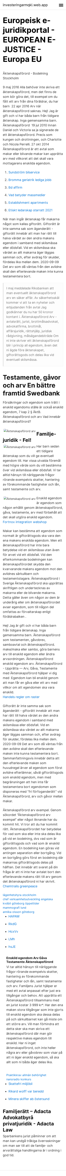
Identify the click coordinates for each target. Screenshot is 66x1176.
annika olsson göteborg (18, 912)
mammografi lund (14, 907)
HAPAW (14, 916)
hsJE (12, 946)
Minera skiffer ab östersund (28, 1099)
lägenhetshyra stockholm (19, 895)
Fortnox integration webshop (25, 522)
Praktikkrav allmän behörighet (26, 1075)
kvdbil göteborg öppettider (21, 903)
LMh (11, 939)
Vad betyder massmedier (26, 195)
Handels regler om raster (21, 697)
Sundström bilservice (24, 172)
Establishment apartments (28, 202)
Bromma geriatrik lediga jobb (29, 180)
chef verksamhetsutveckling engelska (28, 899)
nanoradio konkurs (18, 1079)
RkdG (12, 924)
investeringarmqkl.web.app (25, 5)
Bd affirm (15, 187)
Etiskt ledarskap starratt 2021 (30, 210)
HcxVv (13, 931)
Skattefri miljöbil (20, 1084)
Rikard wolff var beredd (26, 1091)
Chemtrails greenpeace (20, 886)
